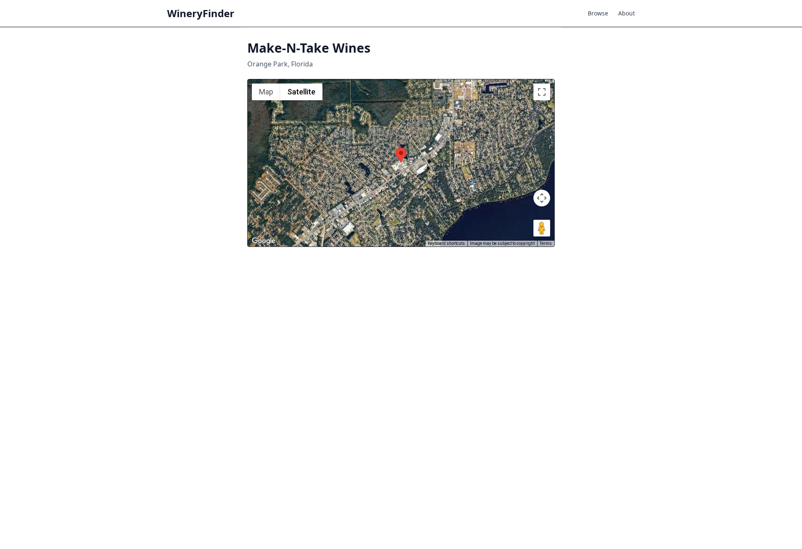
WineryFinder (200, 13)
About (626, 13)
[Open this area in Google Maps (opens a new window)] (263, 241)
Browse (598, 13)
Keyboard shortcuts (446, 243)
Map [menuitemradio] (266, 91)
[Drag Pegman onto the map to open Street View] (541, 228)
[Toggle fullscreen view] (541, 92)
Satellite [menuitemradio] (301, 91)
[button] (401, 155)
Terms (546, 243)
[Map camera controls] (541, 198)
